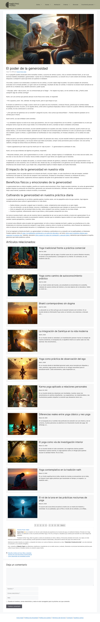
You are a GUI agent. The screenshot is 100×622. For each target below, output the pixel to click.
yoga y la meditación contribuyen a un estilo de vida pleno (40, 233)
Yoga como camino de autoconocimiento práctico (60, 277)
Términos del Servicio (59, 618)
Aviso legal (19, 618)
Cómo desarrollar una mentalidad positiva (19, 556)
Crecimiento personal (87, 4)
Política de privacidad (31, 618)
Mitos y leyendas (26, 553)
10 (58, 525)
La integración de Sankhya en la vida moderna (63, 331)
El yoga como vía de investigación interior (61, 442)
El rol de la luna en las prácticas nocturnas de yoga (63, 499)
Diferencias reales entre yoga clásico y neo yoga (64, 414)
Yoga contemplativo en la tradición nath (60, 469)
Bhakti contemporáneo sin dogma (57, 303)
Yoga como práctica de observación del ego (62, 359)
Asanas (47, 4)
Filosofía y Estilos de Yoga (15, 553)
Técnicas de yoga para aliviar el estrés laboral (20, 554)
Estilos (38, 4)
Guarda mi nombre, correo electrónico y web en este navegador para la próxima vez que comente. (39, 601)
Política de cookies (45, 618)
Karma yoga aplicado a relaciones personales (63, 386)
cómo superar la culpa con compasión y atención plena (52, 235)
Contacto (70, 618)
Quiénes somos (79, 618)
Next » (63, 525)
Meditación (57, 4)
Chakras (65, 4)
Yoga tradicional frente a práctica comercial (62, 248)
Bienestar (75, 4)
